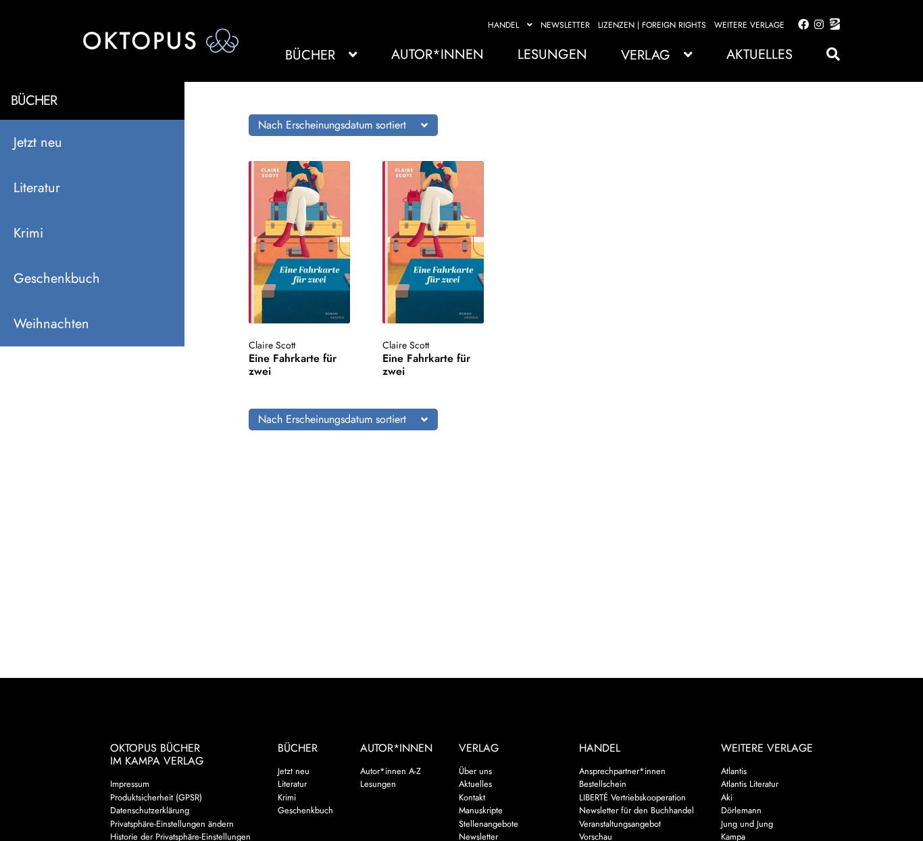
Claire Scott (272, 345)
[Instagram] (816, 25)
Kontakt (472, 797)
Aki (726, 797)
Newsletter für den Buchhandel (636, 810)
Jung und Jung (747, 823)
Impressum (129, 783)
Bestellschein (602, 783)
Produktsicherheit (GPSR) (156, 797)
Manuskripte (481, 810)
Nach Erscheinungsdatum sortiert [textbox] (332, 125)
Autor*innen (437, 54)
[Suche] (826, 54)
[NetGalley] (832, 25)
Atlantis (734, 771)
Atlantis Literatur (749, 783)
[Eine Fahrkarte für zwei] (303, 242)
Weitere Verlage (749, 25)
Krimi (28, 233)
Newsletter (565, 25)
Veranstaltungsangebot (620, 823)
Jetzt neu (38, 142)
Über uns (475, 771)
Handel (503, 25)
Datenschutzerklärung (149, 810)
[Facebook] (801, 25)
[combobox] (343, 125)
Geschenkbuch (57, 278)
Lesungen (552, 54)
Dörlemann (741, 810)
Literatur (37, 188)
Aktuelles (759, 54)
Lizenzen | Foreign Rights (652, 25)
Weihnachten (51, 324)
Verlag (645, 55)
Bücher (310, 55)
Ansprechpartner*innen (622, 771)
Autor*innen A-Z (390, 771)
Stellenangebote (488, 823)
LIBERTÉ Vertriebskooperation (632, 797)
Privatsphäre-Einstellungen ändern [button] (172, 823)
